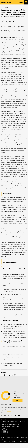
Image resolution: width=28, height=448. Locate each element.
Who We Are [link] (4, 378)
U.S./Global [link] (3, 421)
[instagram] (4, 375)
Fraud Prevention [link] (15, 426)
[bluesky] (13, 21)
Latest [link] (2, 386)
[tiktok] (9, 375)
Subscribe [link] (9, 410)
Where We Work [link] (5, 380)
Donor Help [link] (14, 382)
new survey (4, 39)
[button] (17, 400)
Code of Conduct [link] (16, 384)
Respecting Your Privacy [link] (14, 424)
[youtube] (7, 375)
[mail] (9, 21)
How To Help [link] (4, 384)
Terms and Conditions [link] (5, 426)
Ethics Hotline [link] (15, 386)
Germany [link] (12, 421)
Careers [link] (13, 378)
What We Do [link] (4, 382)
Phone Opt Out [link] (4, 424)
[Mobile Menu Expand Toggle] (26, 2)
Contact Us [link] (14, 380)
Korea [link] (23, 421)
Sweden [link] (16, 421)
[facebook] (2, 21)
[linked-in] (6, 21)
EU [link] (20, 421)
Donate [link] (21, 2)
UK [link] (8, 421)
